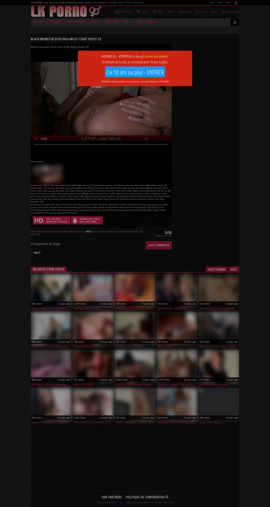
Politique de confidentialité (158, 81)
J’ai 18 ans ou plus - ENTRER (135, 72)
